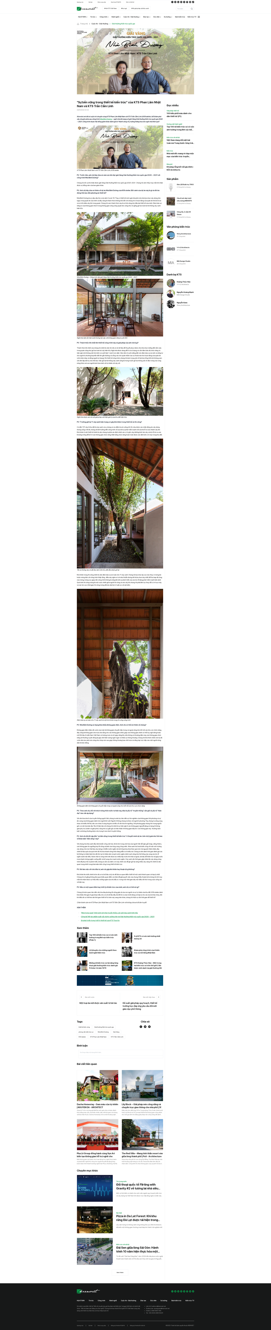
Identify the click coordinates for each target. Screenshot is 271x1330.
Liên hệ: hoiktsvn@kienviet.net (156, 1306)
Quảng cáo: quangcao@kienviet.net (157, 1308)
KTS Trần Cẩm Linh (117, 1037)
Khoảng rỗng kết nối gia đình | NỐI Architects (180, 168)
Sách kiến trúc (176, 1300)
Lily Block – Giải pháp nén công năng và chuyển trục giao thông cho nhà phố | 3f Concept (141, 1107)
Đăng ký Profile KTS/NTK (118, 1325)
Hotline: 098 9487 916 (153, 1311)
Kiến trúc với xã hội (122, 1244)
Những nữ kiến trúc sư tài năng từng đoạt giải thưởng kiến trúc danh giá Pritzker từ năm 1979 (103, 965)
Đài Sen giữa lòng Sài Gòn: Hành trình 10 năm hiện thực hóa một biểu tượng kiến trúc (137, 1249)
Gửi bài (90, 2)
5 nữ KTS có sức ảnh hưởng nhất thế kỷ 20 (147, 937)
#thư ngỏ (124, 8)
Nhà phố (169, 164)
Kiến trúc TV (189, 1300)
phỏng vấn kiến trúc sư (86, 1032)
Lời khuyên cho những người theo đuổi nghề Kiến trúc (103, 951)
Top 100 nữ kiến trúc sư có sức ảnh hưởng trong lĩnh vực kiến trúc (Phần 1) (103, 937)
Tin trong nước (121, 1181)
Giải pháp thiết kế (173, 111)
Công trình (101, 1300)
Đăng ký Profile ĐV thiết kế (137, 1325)
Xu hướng (163, 1300)
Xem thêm (120, 1272)
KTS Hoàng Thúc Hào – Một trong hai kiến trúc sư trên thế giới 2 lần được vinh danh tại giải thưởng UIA (148, 965)
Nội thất (119, 1213)
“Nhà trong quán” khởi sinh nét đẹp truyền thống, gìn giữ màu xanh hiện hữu (109, 913)
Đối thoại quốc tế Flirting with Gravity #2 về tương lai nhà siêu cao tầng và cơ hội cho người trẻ (137, 1186)
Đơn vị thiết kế (130, 2)
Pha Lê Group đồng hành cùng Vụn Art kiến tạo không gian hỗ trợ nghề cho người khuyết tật (96, 1156)
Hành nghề (113, 1300)
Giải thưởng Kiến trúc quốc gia (104, 1027)
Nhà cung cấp (102, 2)
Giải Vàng (116, 1032)
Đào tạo (143, 1300)
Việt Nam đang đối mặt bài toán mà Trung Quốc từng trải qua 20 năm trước (180, 142)
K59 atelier (82, 1037)
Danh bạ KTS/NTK (116, 2)
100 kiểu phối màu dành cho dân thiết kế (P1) (179, 114)
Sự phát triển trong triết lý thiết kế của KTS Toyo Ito (100, 921)
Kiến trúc (170, 151)
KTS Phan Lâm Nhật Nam (98, 1037)
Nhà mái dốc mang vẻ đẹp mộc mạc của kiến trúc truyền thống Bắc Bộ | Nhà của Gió (180, 155)
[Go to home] (87, 9)
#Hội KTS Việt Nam (110, 8)
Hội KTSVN (80, 1300)
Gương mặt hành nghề (174, 124)
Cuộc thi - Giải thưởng (128, 1300)
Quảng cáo (80, 2)
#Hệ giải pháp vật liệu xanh (140, 8)
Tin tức (91, 1300)
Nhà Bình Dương (106, 119)
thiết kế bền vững (84, 1027)
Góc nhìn (153, 1300)
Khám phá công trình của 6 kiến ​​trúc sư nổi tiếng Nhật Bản (147, 951)
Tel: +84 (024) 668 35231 (154, 1313)
